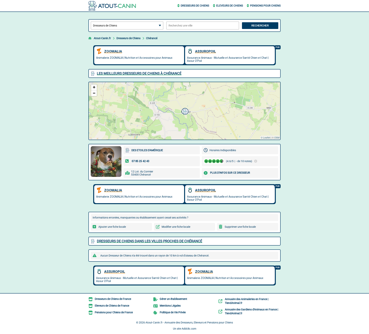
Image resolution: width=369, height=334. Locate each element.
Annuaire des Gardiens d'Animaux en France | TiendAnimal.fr (251, 311)
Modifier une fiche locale (176, 226)
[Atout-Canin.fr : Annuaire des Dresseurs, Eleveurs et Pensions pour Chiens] (112, 6)
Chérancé (151, 38)
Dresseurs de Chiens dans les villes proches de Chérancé (149, 241)
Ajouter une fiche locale (112, 226)
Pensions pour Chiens (265, 5)
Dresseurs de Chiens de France (113, 298)
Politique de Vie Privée (173, 312)
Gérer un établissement (173, 298)
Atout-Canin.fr (102, 38)
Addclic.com (189, 328)
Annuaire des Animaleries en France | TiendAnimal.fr (246, 301)
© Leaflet (265, 137)
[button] (184, 111)
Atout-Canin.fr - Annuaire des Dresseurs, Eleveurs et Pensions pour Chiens (189, 322)
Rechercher (260, 25)
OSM (276, 137)
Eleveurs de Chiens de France (112, 305)
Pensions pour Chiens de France (114, 312)
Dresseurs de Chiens (195, 5)
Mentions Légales (170, 305)
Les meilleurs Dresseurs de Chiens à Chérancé (139, 73)
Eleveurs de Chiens (229, 5)
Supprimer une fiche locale (240, 226)
